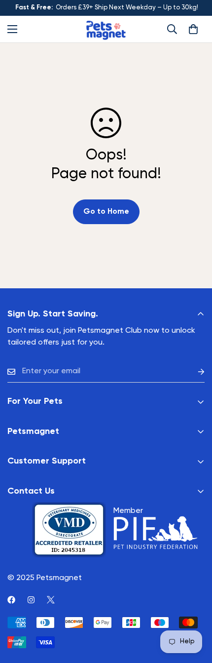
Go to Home (106, 212)
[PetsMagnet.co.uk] (106, 29)
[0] (193, 29)
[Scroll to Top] (194, 611)
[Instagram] (31, 600)
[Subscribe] (193, 371)
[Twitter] (51, 600)
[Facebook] (11, 600)
